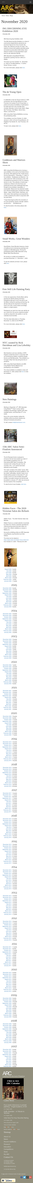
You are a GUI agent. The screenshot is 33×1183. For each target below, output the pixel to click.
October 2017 (8, 796)
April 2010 (9, 986)
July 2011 (9, 955)
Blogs (11, 15)
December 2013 (7, 895)
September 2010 (7, 977)
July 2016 (9, 827)
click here (23, 484)
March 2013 (8, 911)
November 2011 (7, 948)
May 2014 (9, 882)
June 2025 (9, 598)
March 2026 (8, 577)
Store (6, 1152)
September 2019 (7, 747)
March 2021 (8, 706)
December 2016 (7, 819)
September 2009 (7, 1003)
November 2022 (7, 666)
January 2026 (8, 581)
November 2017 (7, 795)
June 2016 (9, 829)
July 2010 (9, 981)
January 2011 (8, 965)
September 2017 (7, 798)
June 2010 (9, 983)
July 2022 (9, 673)
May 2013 (9, 907)
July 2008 (9, 1032)
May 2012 (9, 933)
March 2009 (8, 1013)
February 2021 (8, 707)
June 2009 (9, 1008)
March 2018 (8, 783)
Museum (7, 1144)
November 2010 (7, 974)
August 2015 (8, 851)
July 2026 (9, 571)
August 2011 (8, 954)
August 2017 (8, 800)
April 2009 (9, 1012)
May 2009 (9, 1010)
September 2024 (7, 619)
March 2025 (8, 603)
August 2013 (8, 902)
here (23, 67)
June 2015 (9, 854)
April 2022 (9, 678)
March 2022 (8, 680)
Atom (12, 1127)
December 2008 (7, 1024)
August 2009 (8, 1005)
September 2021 (7, 695)
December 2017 (7, 793)
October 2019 (8, 745)
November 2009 (7, 1000)
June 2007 (9, 1059)
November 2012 (7, 923)
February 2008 (8, 1041)
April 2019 (9, 755)
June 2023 (9, 649)
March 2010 (8, 988)
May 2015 (9, 856)
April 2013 (9, 909)
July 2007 (9, 1058)
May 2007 (9, 1061)
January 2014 (8, 888)
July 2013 (9, 904)
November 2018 (7, 769)
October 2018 (8, 771)
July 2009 (9, 1006)
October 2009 (8, 1001)
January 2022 (8, 683)
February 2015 (8, 861)
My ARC (6, 1154)
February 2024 (8, 630)
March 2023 (8, 654)
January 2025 (8, 606)
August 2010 (8, 979)
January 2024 (8, 632)
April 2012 (9, 935)
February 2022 (8, 682)
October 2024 (8, 617)
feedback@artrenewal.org (10, 1166)
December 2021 (7, 690)
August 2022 (8, 672)
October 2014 (8, 873)
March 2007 (8, 1064)
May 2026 (9, 574)
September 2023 (7, 644)
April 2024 (9, 627)
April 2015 (9, 858)
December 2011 (7, 947)
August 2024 (8, 620)
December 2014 (7, 870)
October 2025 (8, 591)
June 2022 (9, 675)
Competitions (8, 1149)
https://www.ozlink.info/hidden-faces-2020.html (16, 540)
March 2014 (8, 885)
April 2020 (9, 730)
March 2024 (8, 629)
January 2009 (8, 1017)
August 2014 (8, 877)
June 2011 (9, 957)
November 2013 (7, 897)
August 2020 (8, 723)
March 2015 (8, 859)
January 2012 (8, 940)
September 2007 (7, 1054)
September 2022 (7, 670)
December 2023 (7, 639)
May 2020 (9, 728)
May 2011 (9, 959)
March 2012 (8, 936)
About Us (7, 1136)
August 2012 (8, 928)
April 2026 (9, 576)
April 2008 (9, 1037)
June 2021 (9, 701)
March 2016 (8, 834)
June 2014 (9, 880)
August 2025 (8, 595)
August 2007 (8, 1056)
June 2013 (9, 906)
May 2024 (9, 625)
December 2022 (7, 665)
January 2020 (8, 735)
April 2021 (9, 704)
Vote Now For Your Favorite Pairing (16, 1118)
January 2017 (8, 812)
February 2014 (8, 887)
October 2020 (8, 719)
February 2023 (8, 656)
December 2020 (7, 716)
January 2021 (8, 709)
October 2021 (8, 694)
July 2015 (9, 853)
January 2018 (8, 786)
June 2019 (9, 752)
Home (3, 15)
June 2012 (9, 931)
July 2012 (9, 930)
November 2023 (7, 641)
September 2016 (7, 824)
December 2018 (7, 767)
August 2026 (8, 569)
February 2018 (8, 784)
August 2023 (8, 646)
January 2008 (8, 1042)
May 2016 (9, 830)
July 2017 (9, 801)
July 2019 (9, 750)
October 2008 (8, 1027)
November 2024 (7, 615)
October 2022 (8, 668)
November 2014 (7, 872)
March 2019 (8, 757)
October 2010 (8, 976)
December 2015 (7, 844)
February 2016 (8, 835)
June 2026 (9, 572)
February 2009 (8, 1015)
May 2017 (9, 805)
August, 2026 (15, 1122)
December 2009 (7, 998)
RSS (8, 1127)
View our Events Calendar (10, 1124)
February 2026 (8, 579)
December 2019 (7, 742)
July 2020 (9, 725)
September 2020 (7, 721)
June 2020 (9, 726)
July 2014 (9, 878)
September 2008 (7, 1029)
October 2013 (8, 899)
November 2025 (7, 590)
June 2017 (9, 803)
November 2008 (7, 1025)
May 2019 (9, 754)
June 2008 (9, 1034)
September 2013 (7, 901)
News (7, 15)
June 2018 (9, 777)
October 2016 (8, 822)
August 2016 (8, 825)
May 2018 (9, 779)
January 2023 (8, 658)
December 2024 (7, 614)
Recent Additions (10, 1142)
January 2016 (8, 837)
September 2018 (7, 772)
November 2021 (7, 692)
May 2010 (9, 984)
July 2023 (9, 648)
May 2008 (9, 1035)
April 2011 (9, 960)
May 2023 (9, 651)
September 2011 (7, 952)
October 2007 (8, 1053)
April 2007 (9, 1063)
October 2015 (8, 848)
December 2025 (7, 588)
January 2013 (8, 914)
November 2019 (7, 743)
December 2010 (7, 972)
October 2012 (8, 924)
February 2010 (8, 989)
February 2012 (8, 938)
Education (7, 1147)
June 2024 (9, 624)
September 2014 (7, 875)
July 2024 (9, 622)
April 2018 (9, 781)
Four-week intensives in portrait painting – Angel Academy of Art (15, 1106)
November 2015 (7, 846)
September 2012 (7, 926)
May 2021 (9, 702)
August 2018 (8, 774)
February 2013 (8, 912)
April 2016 (9, 832)
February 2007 (8, 1066)
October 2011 (8, 950)
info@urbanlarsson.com (18, 422)
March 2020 (8, 731)
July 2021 (9, 699)
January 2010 (8, 991)
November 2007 (7, 1051)
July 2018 (9, 776)
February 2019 (8, 759)
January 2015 (8, 863)
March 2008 (8, 1039)
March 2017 (8, 808)
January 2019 (8, 760)
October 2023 (8, 643)
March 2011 (8, 962)
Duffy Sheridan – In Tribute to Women (14, 1112)
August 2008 (8, 1030)
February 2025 (8, 605)
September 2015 (7, 849)
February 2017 (8, 810)
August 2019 (8, 748)
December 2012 (7, 921)
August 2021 (8, 697)
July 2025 (9, 596)
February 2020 (8, 733)
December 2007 (7, 1049)
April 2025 (9, 601)
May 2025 (9, 600)
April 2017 (9, 806)
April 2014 (9, 883)
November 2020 (7, 718)
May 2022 (9, 677)
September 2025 (7, 593)
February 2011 (8, 964)
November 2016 (7, 820)
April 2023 (9, 653)
